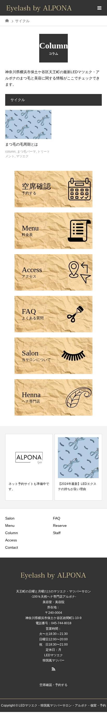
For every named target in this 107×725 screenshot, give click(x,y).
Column (11, 533)
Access (11, 540)
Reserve (60, 525)
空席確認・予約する (53, 685)
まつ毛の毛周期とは (21, 144)
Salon (10, 518)
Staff (57, 533)
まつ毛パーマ (26, 151)
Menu (10, 525)
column (10, 151)
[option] (29, 467)
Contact (11, 547)
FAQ (56, 518)
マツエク (22, 156)
